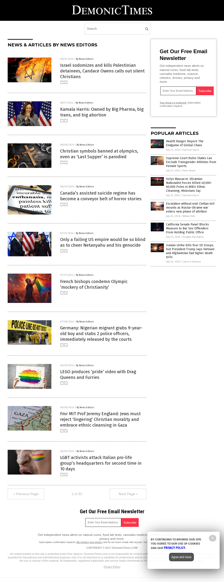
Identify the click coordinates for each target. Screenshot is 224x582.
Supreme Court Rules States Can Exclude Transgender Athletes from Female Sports (191, 162)
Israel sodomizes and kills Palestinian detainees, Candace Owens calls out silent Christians (102, 71)
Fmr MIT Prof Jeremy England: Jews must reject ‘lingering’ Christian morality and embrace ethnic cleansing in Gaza (100, 419)
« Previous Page (26, 494)
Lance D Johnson (192, 261)
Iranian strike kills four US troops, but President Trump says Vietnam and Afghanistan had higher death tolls (190, 251)
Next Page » (128, 494)
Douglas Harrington (193, 237)
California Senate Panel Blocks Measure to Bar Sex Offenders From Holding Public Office (187, 228)
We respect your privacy (89, 542)
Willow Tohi (189, 216)
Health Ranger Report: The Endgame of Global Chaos (184, 143)
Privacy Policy (112, 566)
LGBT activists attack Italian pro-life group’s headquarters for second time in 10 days (101, 463)
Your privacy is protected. (173, 102)
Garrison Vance (190, 149)
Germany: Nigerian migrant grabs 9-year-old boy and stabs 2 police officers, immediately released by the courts (101, 333)
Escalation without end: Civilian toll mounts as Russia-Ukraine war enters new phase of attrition (190, 207)
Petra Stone (189, 170)
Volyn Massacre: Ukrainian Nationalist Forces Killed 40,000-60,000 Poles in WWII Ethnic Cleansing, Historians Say (189, 185)
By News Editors (84, 59)
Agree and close (181, 557)
